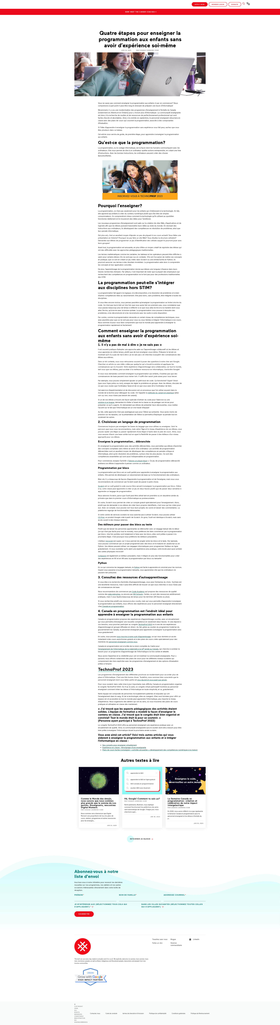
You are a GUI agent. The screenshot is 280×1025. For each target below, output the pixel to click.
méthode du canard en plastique (161, 393)
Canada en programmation (113, 606)
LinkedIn (195, 939)
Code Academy (137, 591)
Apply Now (200, 4)
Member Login (218, 4)
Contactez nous (95, 1013)
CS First (101, 517)
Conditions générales (178, 1013)
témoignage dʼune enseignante (133, 747)
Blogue (173, 939)
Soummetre (84, 914)
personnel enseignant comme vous (123, 642)
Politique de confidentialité (157, 1013)
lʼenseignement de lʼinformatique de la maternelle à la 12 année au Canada (128, 649)
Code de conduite (111, 1013)
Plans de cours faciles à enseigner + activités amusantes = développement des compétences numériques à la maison (150, 750)
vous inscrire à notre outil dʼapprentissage (134, 636)
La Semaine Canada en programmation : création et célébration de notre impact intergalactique (182, 801)
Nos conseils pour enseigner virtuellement (119, 745)
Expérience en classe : (111, 747)
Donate (234, 4)
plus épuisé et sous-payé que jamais (152, 680)
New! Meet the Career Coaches (140, 12)
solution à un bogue (106, 402)
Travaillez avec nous (159, 939)
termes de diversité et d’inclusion (133, 1013)
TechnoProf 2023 (145, 624)
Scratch (101, 486)
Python (137, 567)
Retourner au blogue (140, 839)
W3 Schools (138, 594)
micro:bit (109, 541)
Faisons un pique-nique (137, 461)
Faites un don (157, 943)
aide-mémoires (114, 594)
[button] (106, 905)
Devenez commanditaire (176, 944)
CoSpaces (102, 556)
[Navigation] (248, 4)
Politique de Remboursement (200, 1013)
